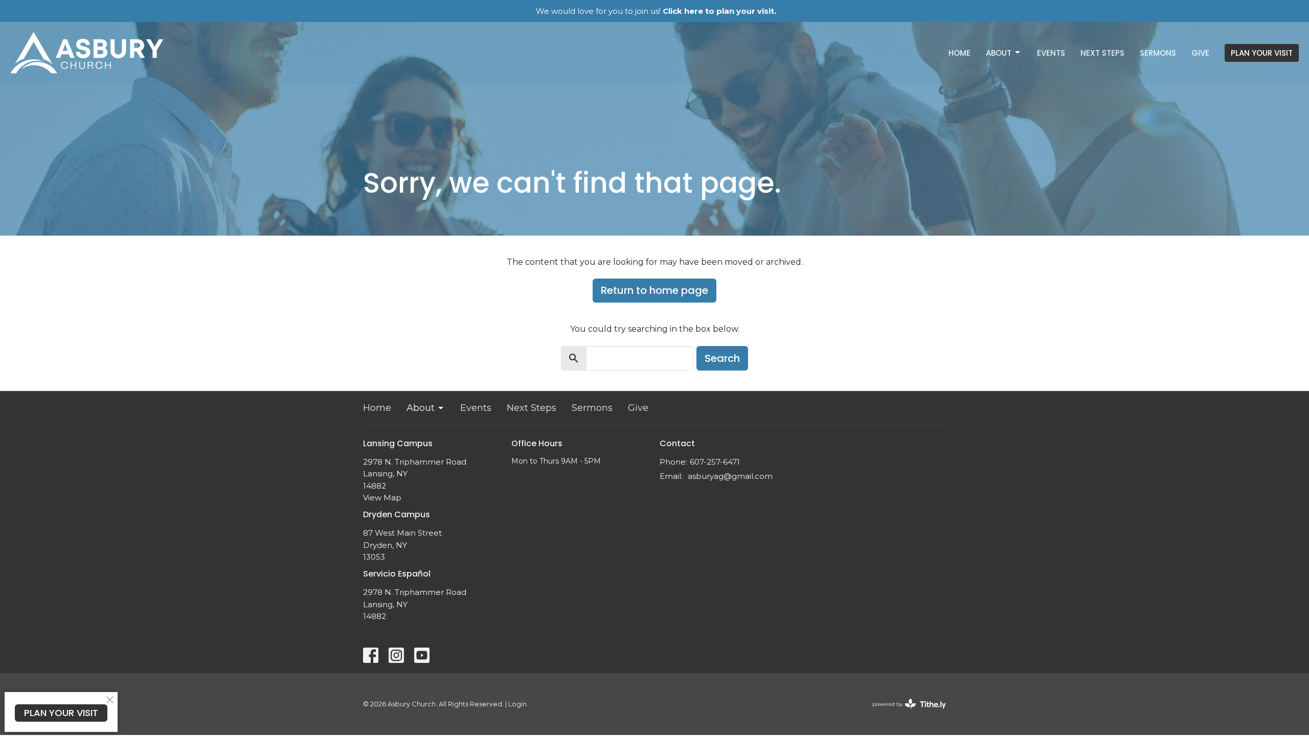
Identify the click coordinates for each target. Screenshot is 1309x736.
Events (1051, 53)
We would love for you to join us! (656, 11)
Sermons (1158, 53)
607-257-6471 (715, 462)
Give (1200, 53)
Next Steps (1102, 53)
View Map (382, 497)
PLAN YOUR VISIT (1262, 53)
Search (722, 358)
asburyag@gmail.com (730, 476)
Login (517, 704)
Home (960, 53)
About (998, 53)
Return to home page (654, 290)
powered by (904, 713)
